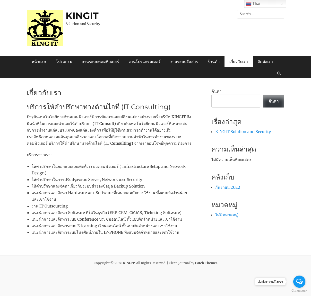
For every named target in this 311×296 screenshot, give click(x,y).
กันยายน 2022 (227, 187)
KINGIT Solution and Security (243, 131)
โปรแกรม (64, 61)
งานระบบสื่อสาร (184, 61)
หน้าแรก (39, 61)
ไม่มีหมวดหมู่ (226, 214)
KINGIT (82, 15)
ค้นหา (216, 91)
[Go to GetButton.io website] (299, 291)
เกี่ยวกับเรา (238, 61)
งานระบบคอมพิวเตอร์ (100, 61)
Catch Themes (206, 263)
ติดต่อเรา (265, 61)
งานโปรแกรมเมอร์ (145, 61)
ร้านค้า (214, 61)
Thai (255, 3)
